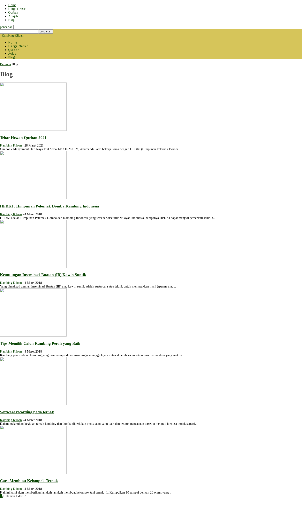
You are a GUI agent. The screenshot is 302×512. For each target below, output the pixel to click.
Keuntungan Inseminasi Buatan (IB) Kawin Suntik (43, 275)
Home (12, 5)
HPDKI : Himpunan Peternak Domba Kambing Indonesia (49, 206)
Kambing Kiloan (11, 145)
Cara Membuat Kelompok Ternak (29, 481)
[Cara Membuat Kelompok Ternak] (33, 472)
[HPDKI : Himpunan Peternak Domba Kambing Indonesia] (33, 198)
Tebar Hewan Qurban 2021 (23, 137)
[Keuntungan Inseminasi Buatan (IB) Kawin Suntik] (33, 267)
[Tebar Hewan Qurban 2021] (33, 129)
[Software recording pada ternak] (33, 404)
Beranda (5, 64)
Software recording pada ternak (27, 412)
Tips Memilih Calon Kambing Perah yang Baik (40, 343)
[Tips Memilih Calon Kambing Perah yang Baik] (33, 335)
